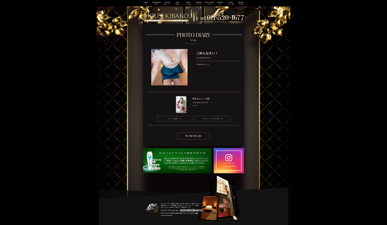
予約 (162, 207)
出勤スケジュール (196, 203)
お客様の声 (183, 207)
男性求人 (177, 207)
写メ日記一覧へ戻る (193, 136)
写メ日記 (190, 44)
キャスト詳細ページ (174, 119)
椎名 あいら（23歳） (201, 99)
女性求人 (172, 207)
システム (167, 203)
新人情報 (163, 205)
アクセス (166, 207)
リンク (189, 207)
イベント (168, 205)
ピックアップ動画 (194, 205)
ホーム (162, 203)
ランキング (186, 205)
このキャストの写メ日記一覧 (212, 119)
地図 (196, 213)
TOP (186, 44)
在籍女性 (173, 203)
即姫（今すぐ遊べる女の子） (183, 203)
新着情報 (174, 205)
